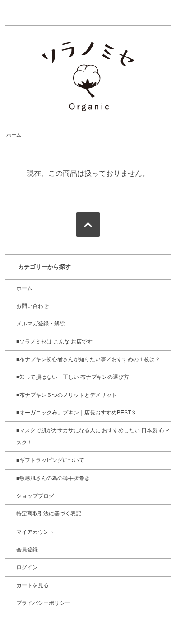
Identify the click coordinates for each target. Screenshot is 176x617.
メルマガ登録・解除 (40, 323)
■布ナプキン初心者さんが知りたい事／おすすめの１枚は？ (88, 359)
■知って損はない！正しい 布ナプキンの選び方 (72, 377)
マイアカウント (35, 532)
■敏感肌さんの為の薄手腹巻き (53, 478)
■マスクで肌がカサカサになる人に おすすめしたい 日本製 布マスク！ (93, 436)
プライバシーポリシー (43, 603)
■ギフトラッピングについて (50, 460)
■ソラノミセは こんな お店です (54, 342)
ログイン (27, 567)
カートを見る (32, 585)
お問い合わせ (32, 306)
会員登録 (27, 549)
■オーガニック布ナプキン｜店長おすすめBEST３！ (79, 413)
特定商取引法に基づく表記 (48, 513)
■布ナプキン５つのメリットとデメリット (66, 395)
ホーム (13, 134)
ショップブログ (35, 496)
